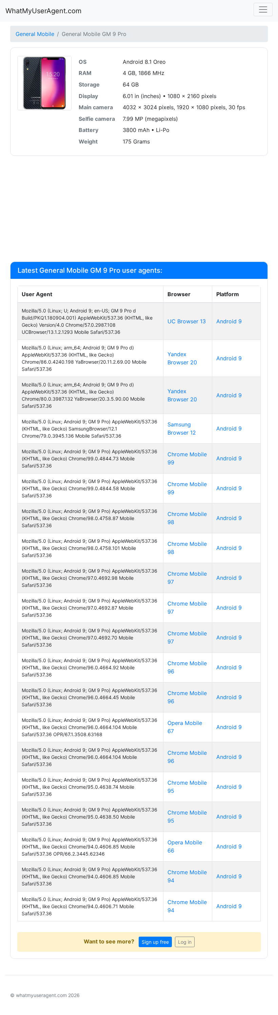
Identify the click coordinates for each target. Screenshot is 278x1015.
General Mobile (35, 34)
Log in (185, 942)
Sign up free (155, 942)
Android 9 (229, 321)
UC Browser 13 (186, 321)
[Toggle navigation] (263, 9)
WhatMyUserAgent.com (43, 11)
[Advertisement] (139, 208)
